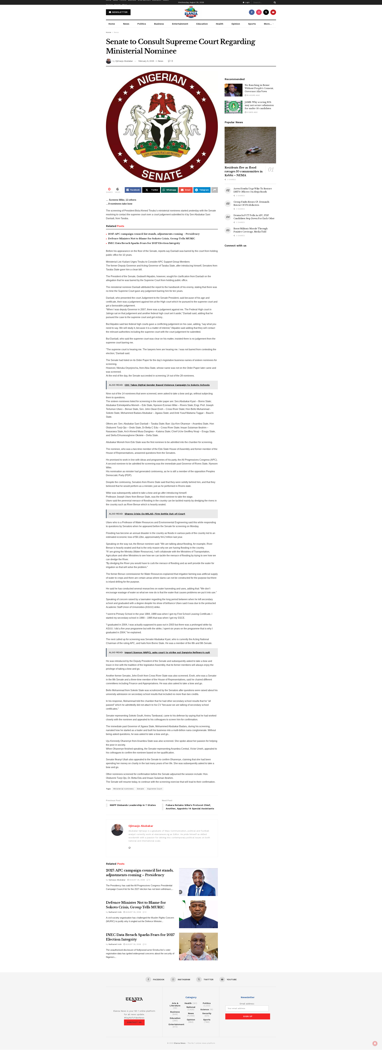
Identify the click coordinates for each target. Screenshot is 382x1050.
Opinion (109, 5)
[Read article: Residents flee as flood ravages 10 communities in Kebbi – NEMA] (250, 145)
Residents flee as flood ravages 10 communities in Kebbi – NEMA (244, 171)
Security (206, 1013)
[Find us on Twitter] (266, 12)
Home (111, 24)
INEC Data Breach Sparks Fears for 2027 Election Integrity (144, 243)
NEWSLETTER (119, 12)
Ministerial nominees (123, 789)
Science (204, 1009)
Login (247, 2)
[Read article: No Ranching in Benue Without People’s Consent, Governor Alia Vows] (233, 90)
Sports (117, 5)
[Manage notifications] (375, 1043)
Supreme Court (154, 789)
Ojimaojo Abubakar (124, 61)
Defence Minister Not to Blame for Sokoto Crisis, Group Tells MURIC (151, 238)
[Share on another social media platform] (214, 190)
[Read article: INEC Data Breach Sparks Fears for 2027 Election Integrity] (198, 946)
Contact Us (134, 1022)
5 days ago (252, 112)
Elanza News (179, 1043)
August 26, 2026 (137, 880)
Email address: (247, 1003)
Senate (140, 789)
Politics (141, 24)
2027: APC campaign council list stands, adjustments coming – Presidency (154, 233)
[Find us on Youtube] (273, 12)
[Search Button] (274, 2)
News (126, 24)
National (191, 1007)
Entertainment (180, 24)
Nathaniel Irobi (115, 912)
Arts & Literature (175, 1004)
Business (159, 24)
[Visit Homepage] (191, 12)
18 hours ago (253, 95)
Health (219, 24)
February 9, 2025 (146, 61)
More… (125, 5)
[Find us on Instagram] (259, 12)
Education (202, 24)
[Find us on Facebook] (252, 12)
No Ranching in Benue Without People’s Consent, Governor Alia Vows (259, 88)
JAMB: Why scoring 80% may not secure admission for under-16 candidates (259, 105)
